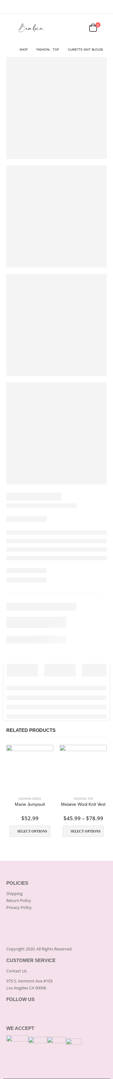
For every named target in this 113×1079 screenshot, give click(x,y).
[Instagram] (103, 7)
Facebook (13, 1014)
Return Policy (18, 900)
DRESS (36, 799)
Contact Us (16, 971)
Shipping (14, 893)
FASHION (25, 799)
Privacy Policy (19, 907)
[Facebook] (93, 7)
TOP (90, 799)
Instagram (26, 1014)
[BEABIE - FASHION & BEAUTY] (31, 27)
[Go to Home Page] (8, 49)
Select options (32, 831)
